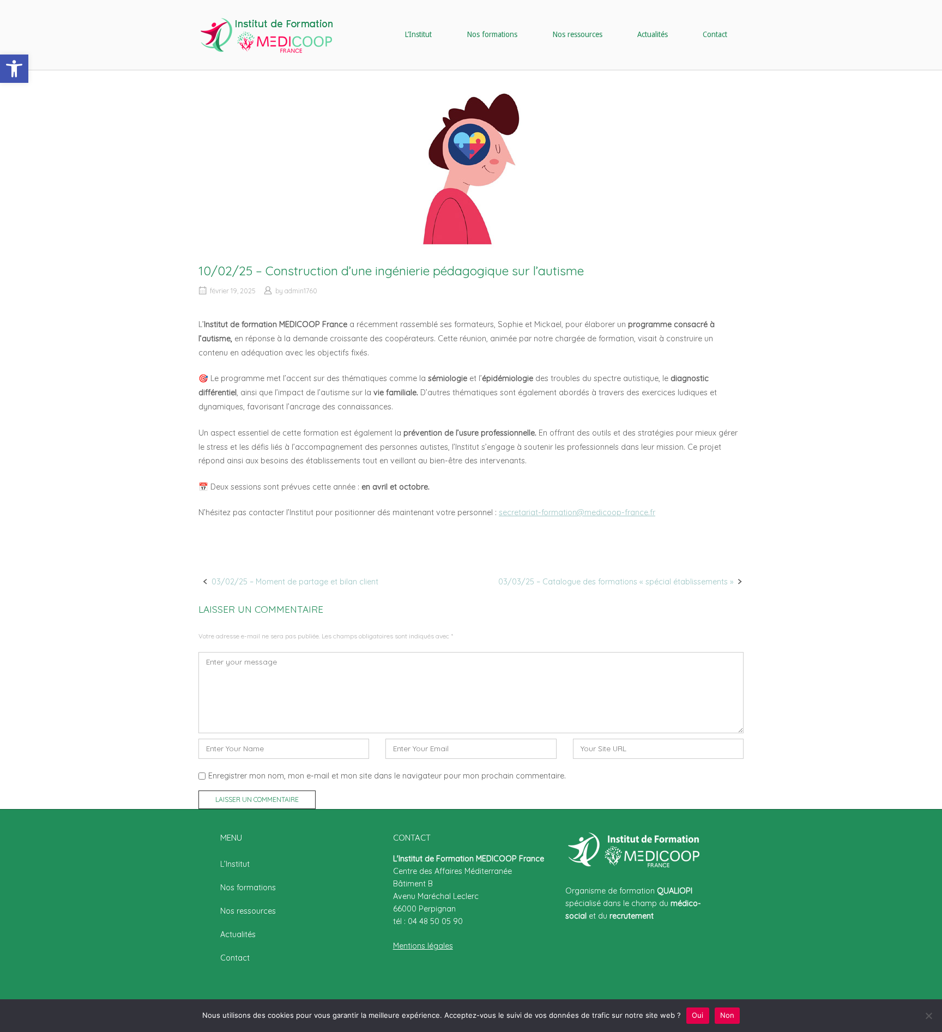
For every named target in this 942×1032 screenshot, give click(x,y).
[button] (14, 69)
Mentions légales (423, 946)
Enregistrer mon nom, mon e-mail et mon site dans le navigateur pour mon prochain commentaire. (387, 776)
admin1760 (301, 291)
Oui (698, 1015)
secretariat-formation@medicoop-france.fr (577, 512)
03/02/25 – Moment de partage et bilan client (295, 582)
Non (727, 1015)
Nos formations (492, 34)
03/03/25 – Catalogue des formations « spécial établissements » (615, 582)
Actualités (652, 34)
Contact (715, 34)
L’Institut (418, 34)
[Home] (266, 34)
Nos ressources (577, 34)
